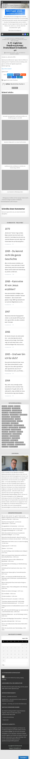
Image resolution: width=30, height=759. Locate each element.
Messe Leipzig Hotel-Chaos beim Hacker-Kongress (14, 582)
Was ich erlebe (20, 444)
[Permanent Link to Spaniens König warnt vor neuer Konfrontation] (15, 130)
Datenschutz (6, 410)
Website (15, 88)
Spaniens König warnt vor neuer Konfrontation (15, 142)
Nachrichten (20, 39)
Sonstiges (5, 440)
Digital (13, 38)
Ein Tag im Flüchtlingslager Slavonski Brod (12, 618)
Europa (5, 414)
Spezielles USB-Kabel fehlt (8, 621)
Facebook (17, 74)
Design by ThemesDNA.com (15, 748)
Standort (14, 440)
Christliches (6, 408)
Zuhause (4, 548)
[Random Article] (25, 34)
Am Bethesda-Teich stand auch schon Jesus (12, 568)
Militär (19, 431)
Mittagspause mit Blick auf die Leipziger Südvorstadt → (16, 198)
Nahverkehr (17, 434)
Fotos (17, 419)
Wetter (5, 446)
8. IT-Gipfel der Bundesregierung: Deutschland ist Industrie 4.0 (15, 46)
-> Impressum (5, 720)
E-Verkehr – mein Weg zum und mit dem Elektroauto (14, 703)
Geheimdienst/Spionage (9, 421)
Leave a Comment (15, 54)
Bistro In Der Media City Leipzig (12, 677)
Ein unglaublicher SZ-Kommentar (9, 526)
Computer (8, 38)
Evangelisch (14, 414)
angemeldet (9, 212)
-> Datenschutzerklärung (8, 717)
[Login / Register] (27, 34)
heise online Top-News (12, 80)
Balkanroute (20, 496)
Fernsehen (6, 417)
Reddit (23, 74)
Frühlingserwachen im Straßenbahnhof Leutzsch (13, 605)
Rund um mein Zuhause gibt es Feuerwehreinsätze (14, 572)
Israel (4, 427)
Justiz (22, 427)
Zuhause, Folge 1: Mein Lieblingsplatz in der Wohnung (14, 586)
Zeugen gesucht (6, 545)
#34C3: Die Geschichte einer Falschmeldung (12, 628)
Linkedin (20, 77)
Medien (12, 431)
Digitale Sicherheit (15, 412)
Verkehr (11, 444)
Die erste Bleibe (5, 593)
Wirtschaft (13, 446)
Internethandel (6, 39)
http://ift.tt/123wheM (6, 68)
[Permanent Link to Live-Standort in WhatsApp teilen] (15, 180)
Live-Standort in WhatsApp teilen (15, 192)
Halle (19, 421)
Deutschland (16, 410)
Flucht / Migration (8, 419)
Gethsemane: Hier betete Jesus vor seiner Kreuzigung (15, 541)
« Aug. (3, 665)
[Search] (23, 34)
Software (16, 40)
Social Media (6, 438)
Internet (22, 38)
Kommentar (6, 429)
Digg (15, 77)
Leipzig (5, 431)
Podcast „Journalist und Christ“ (9, 696)
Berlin (17, 406)
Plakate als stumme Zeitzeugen (9, 591)
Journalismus (13, 427)
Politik (5, 436)
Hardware (17, 38)
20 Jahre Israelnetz (6, 596)
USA (4, 444)
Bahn (10, 406)
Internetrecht (13, 39)
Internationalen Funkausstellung (9, 494)
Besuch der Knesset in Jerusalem (10, 599)
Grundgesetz (18, 30)
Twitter (11, 74)
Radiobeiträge (14, 436)
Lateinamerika (16, 429)
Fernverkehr (15, 417)
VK (9, 77)
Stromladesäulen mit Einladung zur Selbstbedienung (14, 564)
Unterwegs (19, 442)
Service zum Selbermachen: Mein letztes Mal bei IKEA (14, 623)
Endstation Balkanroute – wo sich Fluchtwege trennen (14, 614)
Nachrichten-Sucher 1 (10, 52)
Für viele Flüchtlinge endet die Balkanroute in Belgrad (14, 551)
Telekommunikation (8, 442)
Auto (4, 406)
